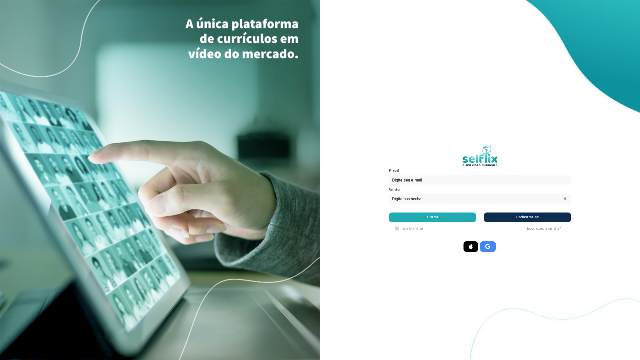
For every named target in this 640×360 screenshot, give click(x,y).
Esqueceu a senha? (544, 228)
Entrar (432, 217)
